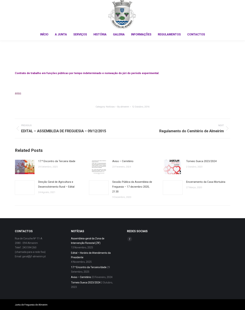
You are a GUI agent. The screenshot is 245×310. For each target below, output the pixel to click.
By (123, 106)
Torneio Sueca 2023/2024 (201, 161)
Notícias (110, 106)
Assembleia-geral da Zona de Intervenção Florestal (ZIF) (87, 240)
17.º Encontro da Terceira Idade (56, 161)
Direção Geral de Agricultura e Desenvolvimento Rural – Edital (56, 184)
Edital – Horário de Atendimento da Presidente (91, 255)
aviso (18, 93)
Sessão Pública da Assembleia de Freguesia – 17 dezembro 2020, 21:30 (132, 186)
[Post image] (25, 167)
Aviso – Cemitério (122, 161)
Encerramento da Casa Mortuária (205, 181)
